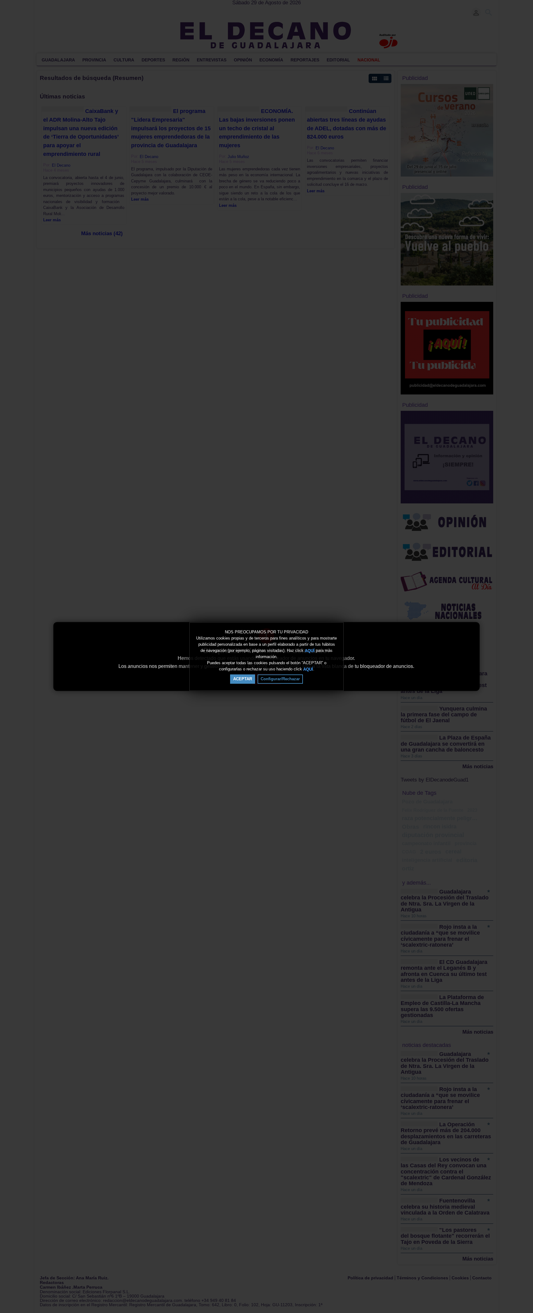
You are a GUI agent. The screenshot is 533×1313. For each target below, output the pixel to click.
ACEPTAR (242, 679)
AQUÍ (310, 650)
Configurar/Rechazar (280, 679)
